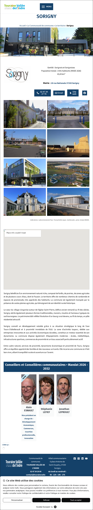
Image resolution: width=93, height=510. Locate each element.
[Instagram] (78, 458)
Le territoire (60, 25)
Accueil (22, 25)
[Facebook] (75, 458)
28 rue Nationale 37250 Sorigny (65, 83)
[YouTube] (86, 458)
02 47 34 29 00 (35, 471)
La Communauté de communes (40, 25)
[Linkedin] (82, 458)
